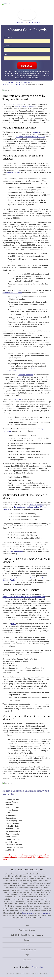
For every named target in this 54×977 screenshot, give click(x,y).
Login (30, 23)
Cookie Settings (37, 967)
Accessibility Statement (27, 950)
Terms (27, 945)
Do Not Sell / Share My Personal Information (27, 935)
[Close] (50, 4)
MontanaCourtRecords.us (14, 71)
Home (37, 23)
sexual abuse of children (12, 293)
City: (5, 54)
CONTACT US (20, 23)
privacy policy (46, 913)
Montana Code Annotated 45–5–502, (30, 137)
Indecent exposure (25, 375)
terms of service (28, 913)
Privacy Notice (34, 77)
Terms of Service (20, 77)
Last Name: (8, 46)
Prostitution (16, 399)
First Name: (8, 37)
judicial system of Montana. (25, 106)
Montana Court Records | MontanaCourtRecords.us (27, 15)
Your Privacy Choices (27, 930)
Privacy (27, 940)
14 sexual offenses (36, 505)
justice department (15, 551)
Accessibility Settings (21, 967)
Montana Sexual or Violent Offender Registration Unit (24, 597)
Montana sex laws (13, 172)
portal (13, 624)
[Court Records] (4, 82)
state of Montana (13, 104)
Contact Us (27, 960)
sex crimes (35, 132)
